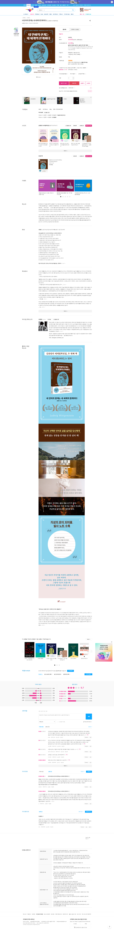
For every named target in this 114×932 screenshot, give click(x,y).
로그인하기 (70, 670)
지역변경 (81, 64)
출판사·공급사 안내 (72, 914)
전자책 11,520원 (75, 29)
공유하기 (90, 21)
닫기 (112, 2)
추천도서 (61, 14)
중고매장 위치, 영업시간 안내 (81, 927)
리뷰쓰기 (89, 771)
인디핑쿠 (49, 757)
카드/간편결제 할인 (63, 73)
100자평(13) (70, 69)
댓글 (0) (62, 746)
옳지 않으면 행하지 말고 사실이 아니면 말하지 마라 (43, 145)
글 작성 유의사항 (87, 721)
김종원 (23, 23)
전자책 (32, 5)
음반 (61, 5)
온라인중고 (49, 5)
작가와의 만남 (66, 14)
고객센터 (85, 5)
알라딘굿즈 (44, 5)
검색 (73, 10)
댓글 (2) (61, 737)
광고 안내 (79, 914)
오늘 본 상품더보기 (87, 838)
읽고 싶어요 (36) (48, 674)
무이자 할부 (72, 73)
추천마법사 (37, 14)
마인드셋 (31, 23)
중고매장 (54, 5)
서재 (83, 14)
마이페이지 (81, 5)
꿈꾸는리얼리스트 (51, 751)
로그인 (74, 5)
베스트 (42, 14)
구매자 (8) (41, 726)
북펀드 (72, 14)
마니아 (40, 674)
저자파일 (49, 319)
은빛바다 (40, 786)
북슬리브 (61, 34)
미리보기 (39, 77)
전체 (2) (50, 771)
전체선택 (75, 125)
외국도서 (39, 5)
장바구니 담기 (64, 83)
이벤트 (50, 14)
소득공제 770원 (81, 73)
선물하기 (83, 83)
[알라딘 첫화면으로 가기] (30, 9)
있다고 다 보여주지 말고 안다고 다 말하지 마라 (54, 145)
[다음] (51, 51)
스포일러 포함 (62, 721)
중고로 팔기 (71, 87)
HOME (24, 5)
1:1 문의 (75, 923)
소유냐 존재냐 (73, 658)
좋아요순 (81, 811)
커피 (67, 5)
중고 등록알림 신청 (63, 87)
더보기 (63, 263)
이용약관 (33, 914)
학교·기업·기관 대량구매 (86, 914)
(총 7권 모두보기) (53, 125)
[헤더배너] (85, 10)
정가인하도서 (55, 14)
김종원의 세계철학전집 (53, 20)
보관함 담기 (82, 125)
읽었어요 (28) (66, 674)
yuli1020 (49, 762)
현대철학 (54, 115)
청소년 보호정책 (47, 914)
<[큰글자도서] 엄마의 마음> (59, 333)
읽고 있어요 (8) (57, 674)
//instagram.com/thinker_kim (58, 337)
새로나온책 (46, 14)
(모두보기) (70, 335)
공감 (90, 737)
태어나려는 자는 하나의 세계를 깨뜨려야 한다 (64, 145)
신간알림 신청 (46, 112)
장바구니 (89, 5)
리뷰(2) (75, 69)
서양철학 (49, 115)
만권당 (36, 5)
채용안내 (29, 914)
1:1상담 (70, 850)
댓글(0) (52, 786)
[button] (60, 196)
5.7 (66, 69)
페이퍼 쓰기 (88, 811)
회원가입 (77, 5)
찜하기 (90, 827)
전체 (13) (47, 726)
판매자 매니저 (65, 914)
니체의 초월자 (40, 658)
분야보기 (26, 14)
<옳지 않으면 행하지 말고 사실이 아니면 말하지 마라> (76, 333)
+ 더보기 (52, 801)
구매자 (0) (41, 771)
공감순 (82, 771)
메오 (39, 826)
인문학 (44, 115)
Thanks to (86, 737)
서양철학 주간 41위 (63, 67)
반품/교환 (74, 850)
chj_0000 (49, 746)
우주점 (58, 5)
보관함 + (89, 83)
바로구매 (74, 83)
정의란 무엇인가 (84, 658)
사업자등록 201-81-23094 (34, 921)
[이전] (26, 51)
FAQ (86, 923)
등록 (89, 716)
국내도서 (28, 5)
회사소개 (24, 914)
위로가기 (109, 926)
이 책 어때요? (88, 674)
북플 (81, 14)
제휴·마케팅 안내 (58, 914)
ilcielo (49, 737)
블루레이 (64, 5)
